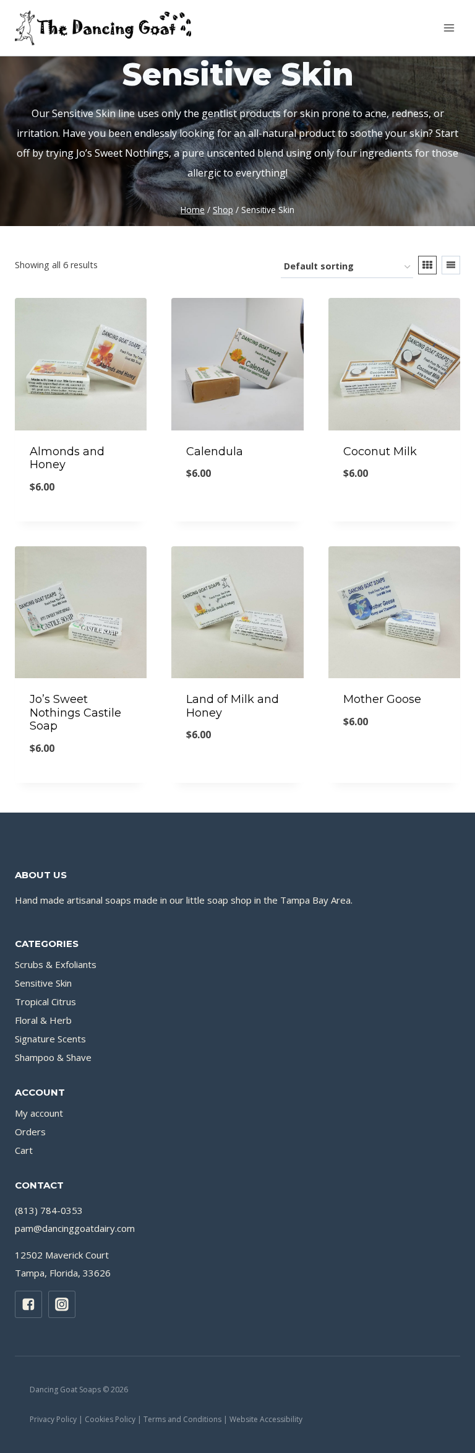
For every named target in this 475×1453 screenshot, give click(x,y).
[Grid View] (427, 265)
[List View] (451, 265)
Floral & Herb (43, 1020)
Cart (24, 1150)
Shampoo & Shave (53, 1057)
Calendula (214, 451)
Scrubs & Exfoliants (55, 964)
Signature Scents (50, 1038)
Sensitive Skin (43, 983)
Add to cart (236, 515)
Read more (236, 776)
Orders (30, 1131)
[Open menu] (448, 27)
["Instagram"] (61, 1304)
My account (39, 1113)
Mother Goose (382, 699)
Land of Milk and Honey (232, 706)
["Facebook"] (28, 1304)
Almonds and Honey (67, 458)
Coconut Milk (380, 451)
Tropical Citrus (45, 1001)
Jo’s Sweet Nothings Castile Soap (75, 712)
